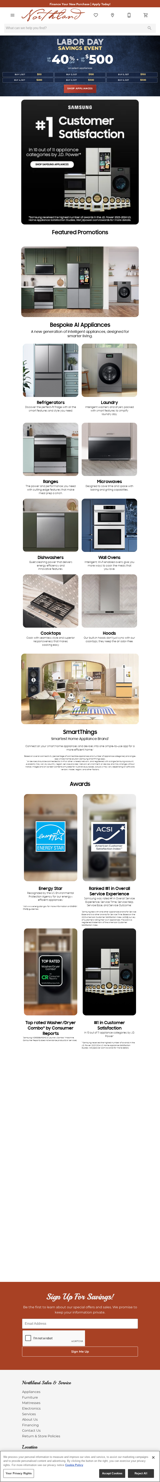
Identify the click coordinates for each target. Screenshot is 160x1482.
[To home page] (53, 15)
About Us (30, 1419)
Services (29, 1414)
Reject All (141, 1473)
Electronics (31, 1408)
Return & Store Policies (41, 1436)
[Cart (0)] (146, 15)
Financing (30, 1425)
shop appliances (80, 88)
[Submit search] (149, 28)
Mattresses (31, 1403)
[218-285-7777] (129, 15)
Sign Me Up (80, 1351)
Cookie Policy (74, 1465)
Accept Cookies (112, 1473)
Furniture (30, 1397)
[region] (80, 1466)
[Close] (153, 1457)
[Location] (113, 15)
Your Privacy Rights (19, 1473)
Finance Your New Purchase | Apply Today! (80, 4)
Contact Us (31, 1430)
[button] (13, 15)
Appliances (31, 1392)
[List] (96, 15)
